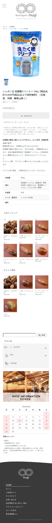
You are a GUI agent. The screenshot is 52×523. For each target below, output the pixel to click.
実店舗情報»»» (12, 514)
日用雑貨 (12, 26)
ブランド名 (12, 28)
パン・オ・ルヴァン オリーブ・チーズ (41, 229)
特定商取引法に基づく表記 (16, 503)
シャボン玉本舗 (23, 28)
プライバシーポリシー (14, 507)
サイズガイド (11, 496)
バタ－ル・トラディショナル (10, 253)
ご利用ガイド (11, 492)
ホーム (5, 26)
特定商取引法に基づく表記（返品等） (17, 122)
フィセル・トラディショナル (26, 253)
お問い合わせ (11, 500)
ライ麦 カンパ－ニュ (25, 228)
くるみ (7, 315)
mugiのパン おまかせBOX (10, 229)
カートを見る (11, 510)
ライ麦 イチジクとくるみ (26, 292)
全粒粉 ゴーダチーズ (41, 252)
